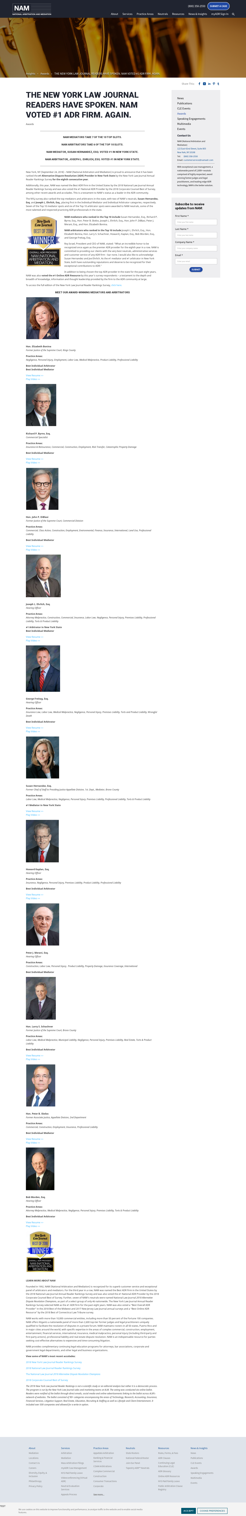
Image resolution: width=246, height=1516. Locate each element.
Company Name (184, 242)
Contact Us (34, 1463)
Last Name (181, 229)
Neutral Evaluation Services (70, 1487)
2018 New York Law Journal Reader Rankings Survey (54, 1362)
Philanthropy (35, 1481)
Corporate (98, 1486)
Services (127, 14)
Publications (184, 103)
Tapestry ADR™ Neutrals (137, 1468)
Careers (32, 1468)
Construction (99, 1476)
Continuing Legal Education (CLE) (166, 1464)
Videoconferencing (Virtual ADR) (74, 1479)
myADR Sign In (219, 14)
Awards (44, 73)
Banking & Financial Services (102, 1459)
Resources (178, 14)
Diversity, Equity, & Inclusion (38, 1474)
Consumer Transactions (105, 1481)
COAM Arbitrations (102, 1466)
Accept (189, 1511)
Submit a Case (218, 6)
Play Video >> (33, 379)
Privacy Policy (35, 1486)
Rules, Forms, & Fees (168, 1453)
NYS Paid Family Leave (72, 1472)
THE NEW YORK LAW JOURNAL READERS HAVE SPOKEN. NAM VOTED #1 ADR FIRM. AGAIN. (107, 73)
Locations (33, 1458)
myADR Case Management (74, 1468)
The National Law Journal (63, 1374)
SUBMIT (196, 269)
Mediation (34, 1453)
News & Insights (197, 14)
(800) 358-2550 (196, 6)
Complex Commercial (104, 1471)
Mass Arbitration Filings (72, 1463)
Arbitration (66, 1453)
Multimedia (184, 124)
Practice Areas (145, 14)
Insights (30, 73)
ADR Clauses (164, 1458)
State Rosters (132, 1453)
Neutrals (163, 14)
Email (179, 255)
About (114, 14)
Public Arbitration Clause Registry (170, 1487)
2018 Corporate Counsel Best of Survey (47, 1380)
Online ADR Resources (169, 1476)
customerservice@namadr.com (198, 160)
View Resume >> (34, 375)
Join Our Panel (133, 1463)
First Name (182, 216)
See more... (98, 1494)
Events (181, 129)
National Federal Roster (137, 1458)
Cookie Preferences (212, 1511)
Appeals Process (69, 1494)
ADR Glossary (164, 1471)
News (180, 98)
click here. (116, 285)
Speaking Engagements (191, 119)
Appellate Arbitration (103, 1453)
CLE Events (183, 108)
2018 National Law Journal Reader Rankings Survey (53, 1368)
